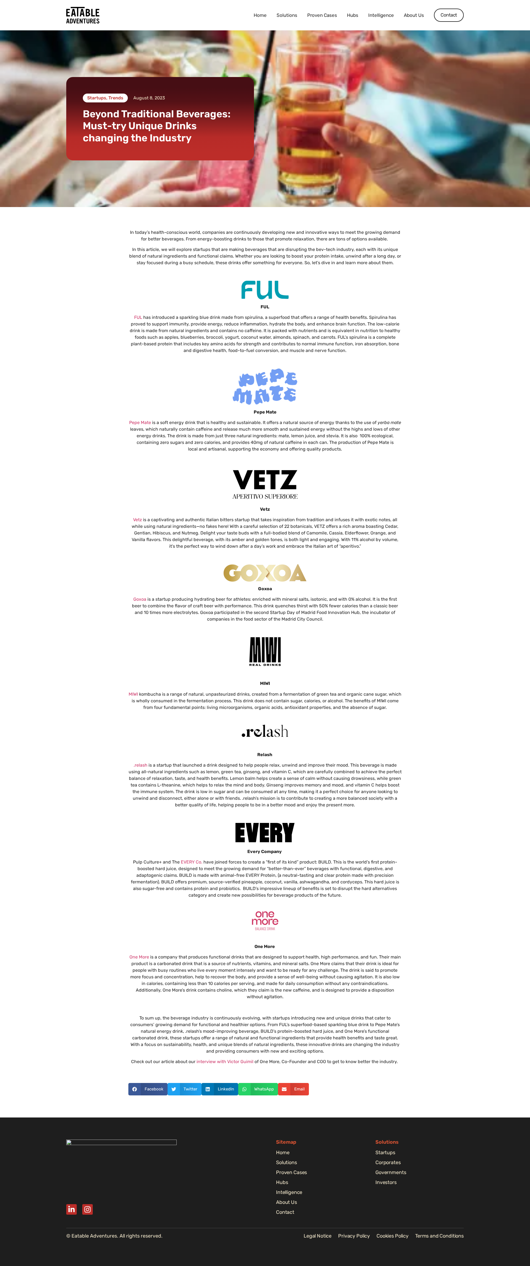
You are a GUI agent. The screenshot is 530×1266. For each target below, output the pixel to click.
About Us (414, 15)
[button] (148, 1089)
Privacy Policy (354, 1235)
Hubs (352, 15)
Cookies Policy (393, 1235)
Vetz (138, 519)
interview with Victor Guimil (225, 1061)
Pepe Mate (140, 422)
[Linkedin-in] (71, 1209)
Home (260, 15)
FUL (138, 317)
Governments (390, 1172)
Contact (285, 1212)
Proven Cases (322, 15)
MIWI (133, 694)
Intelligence (381, 15)
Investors (386, 1182)
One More (139, 957)
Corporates (388, 1162)
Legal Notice (318, 1235)
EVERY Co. (191, 862)
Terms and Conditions (439, 1235)
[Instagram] (87, 1209)
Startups (385, 1152)
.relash (140, 765)
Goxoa (139, 599)
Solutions (287, 15)
